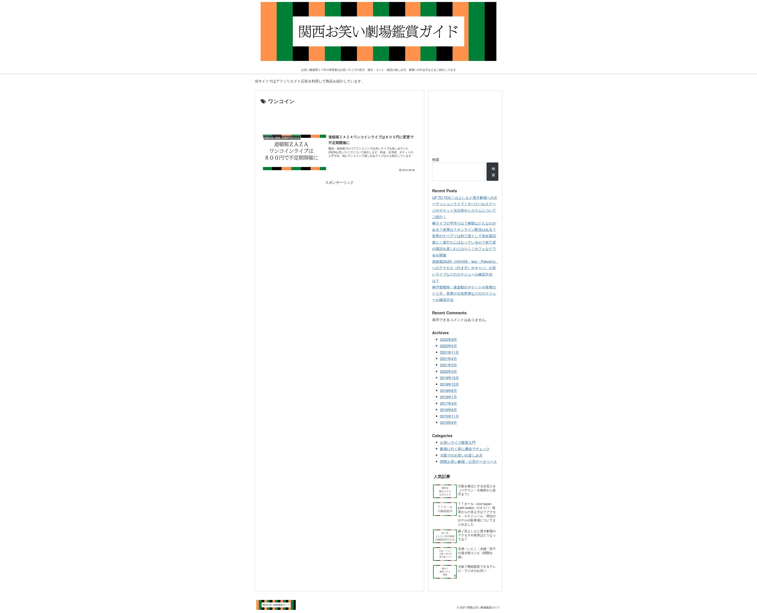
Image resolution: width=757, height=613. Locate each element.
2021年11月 (449, 352)
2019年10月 (449, 377)
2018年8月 (448, 390)
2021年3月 (448, 364)
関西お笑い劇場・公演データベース (468, 461)
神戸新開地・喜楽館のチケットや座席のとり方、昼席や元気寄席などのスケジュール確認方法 (464, 293)
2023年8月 (448, 339)
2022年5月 (448, 345)
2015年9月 (448, 422)
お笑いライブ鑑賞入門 (457, 442)
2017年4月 (448, 403)
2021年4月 (448, 358)
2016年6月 (448, 409)
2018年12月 (449, 384)
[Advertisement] (339, 116)
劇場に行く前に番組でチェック (465, 448)
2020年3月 (448, 371)
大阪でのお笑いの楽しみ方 (461, 455)
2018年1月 (448, 396)
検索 (435, 159)
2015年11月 (449, 416)
